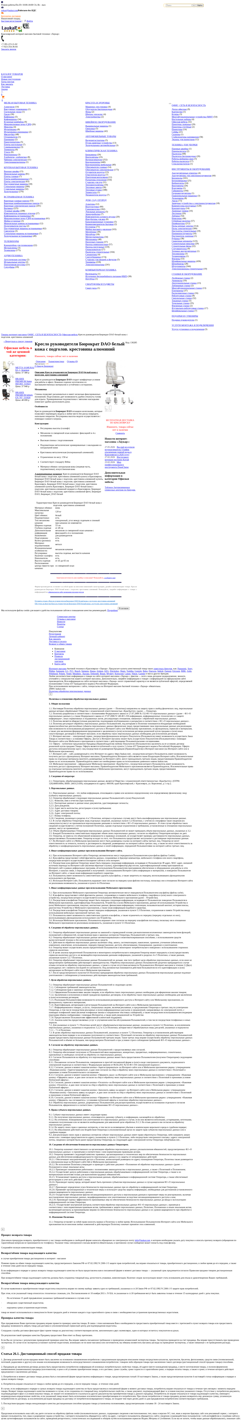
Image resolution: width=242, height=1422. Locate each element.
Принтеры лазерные (181, 124)
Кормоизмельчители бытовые (99, 224)
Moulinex (77, 673)
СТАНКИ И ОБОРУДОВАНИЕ (187, 274)
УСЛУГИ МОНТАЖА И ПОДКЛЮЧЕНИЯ (193, 325)
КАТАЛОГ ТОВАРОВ (12, 74)
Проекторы (177, 129)
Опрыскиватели (93, 249)
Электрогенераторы (94, 264)
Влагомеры (177, 188)
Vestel (68, 673)
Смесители (9, 231)
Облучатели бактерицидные (98, 109)
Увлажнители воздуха (95, 195)
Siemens (85, 671)
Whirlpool (53, 673)
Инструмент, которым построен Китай (117, 458)
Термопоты (9, 149)
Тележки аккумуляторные (184, 251)
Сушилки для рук (93, 182)
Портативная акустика (14, 264)
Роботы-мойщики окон (183, 159)
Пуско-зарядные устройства (98, 143)
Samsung (60, 671)
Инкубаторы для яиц (95, 219)
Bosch (77, 671)
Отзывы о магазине (66, 619)
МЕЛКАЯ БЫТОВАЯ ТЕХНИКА (20, 103)
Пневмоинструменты (182, 233)
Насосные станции (94, 242)
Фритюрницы (10, 154)
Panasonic (182, 668)
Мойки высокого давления (98, 229)
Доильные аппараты (95, 211)
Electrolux (114, 671)
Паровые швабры (180, 149)
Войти (30, 21)
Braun (102, 673)
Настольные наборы (181, 119)
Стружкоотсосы (179, 248)
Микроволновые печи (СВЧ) (17, 124)
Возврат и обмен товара (60, 644)
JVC (71, 671)
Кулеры (175, 114)
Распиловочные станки (183, 293)
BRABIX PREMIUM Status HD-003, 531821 (23, 381)
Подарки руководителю (183, 320)
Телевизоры (9, 250)
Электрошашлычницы (14, 162)
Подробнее (112, 610)
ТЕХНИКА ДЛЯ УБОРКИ (184, 145)
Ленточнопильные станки (184, 283)
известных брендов (163, 668)
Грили (7, 114)
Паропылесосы (179, 151)
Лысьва (85, 673)
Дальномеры (178, 198)
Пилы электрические (182, 228)
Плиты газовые (11, 176)
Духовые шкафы (12, 211)
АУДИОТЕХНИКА (13, 255)
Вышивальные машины (96, 126)
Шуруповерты (178, 266)
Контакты (59, 654)
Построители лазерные (183, 236)
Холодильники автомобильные (100, 145)
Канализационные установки (99, 222)
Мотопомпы (91, 239)
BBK (183, 671)
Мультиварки (10, 129)
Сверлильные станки (182, 298)
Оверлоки (90, 128)
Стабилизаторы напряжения (185, 137)
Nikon (134, 673)
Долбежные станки (181, 278)
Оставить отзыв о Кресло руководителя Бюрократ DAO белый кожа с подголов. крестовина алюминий (75, 601)
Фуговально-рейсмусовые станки (188, 308)
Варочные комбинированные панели (21, 203)
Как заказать (7, 84)
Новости (61, 621)
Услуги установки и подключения (188, 329)
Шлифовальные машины (184, 261)
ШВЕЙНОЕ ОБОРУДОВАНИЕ (100, 122)
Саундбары (9, 267)
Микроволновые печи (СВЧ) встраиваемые (24, 218)
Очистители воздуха (95, 175)
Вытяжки (8, 208)
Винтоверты (178, 185)
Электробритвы (93, 117)
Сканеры (176, 134)
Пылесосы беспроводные (184, 156)
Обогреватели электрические (99, 169)
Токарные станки (180, 300)
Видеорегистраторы (95, 140)
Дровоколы (177, 280)
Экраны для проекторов (183, 139)
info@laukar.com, (143, 1240)
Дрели (175, 201)
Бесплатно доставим (11, 16)
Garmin (141, 673)
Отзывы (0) (72, 361)
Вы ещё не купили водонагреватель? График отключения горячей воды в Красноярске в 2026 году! (120, 451)
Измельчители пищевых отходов (19, 213)
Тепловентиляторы (94, 185)
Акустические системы (15, 259)
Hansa (93, 671)
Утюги (7, 152)
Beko (145, 671)
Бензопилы (177, 178)
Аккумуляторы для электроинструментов (191, 175)
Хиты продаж (7, 81)
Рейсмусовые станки (182, 295)
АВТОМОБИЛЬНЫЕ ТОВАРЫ (100, 136)
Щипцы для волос (94, 114)
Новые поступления (10, 79)
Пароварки (9, 139)
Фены (88, 112)
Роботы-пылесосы (180, 161)
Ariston (99, 671)
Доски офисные (179, 109)
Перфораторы (178, 223)
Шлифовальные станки (183, 311)
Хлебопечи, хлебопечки (15, 157)
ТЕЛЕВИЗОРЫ (11, 241)
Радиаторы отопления (95, 180)
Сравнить (120, 433)
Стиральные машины (14, 186)
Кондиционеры (92, 162)
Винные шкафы (11, 171)
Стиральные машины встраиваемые (21, 233)
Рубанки (176, 238)
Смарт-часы (91, 288)
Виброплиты (178, 183)
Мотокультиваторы (94, 237)
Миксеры (8, 127)
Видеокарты (91, 274)
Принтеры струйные (181, 127)
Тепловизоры (178, 253)
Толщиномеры (179, 256)
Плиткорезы (177, 290)
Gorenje (138, 671)
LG (66, 671)
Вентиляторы (91, 157)
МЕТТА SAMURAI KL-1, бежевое (24, 368)
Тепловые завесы (93, 187)
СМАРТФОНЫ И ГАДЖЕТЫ (99, 284)
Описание (41, 361)
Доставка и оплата (58, 641)
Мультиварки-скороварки (16, 132)
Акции (4, 89)
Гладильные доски (13, 112)
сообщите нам (109, 578)
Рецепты (61, 624)
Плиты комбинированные (16, 179)
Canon (128, 673)
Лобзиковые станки (181, 285)
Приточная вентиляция (96, 177)
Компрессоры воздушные (184, 206)
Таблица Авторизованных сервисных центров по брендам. (120, 488)
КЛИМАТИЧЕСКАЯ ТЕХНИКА (101, 150)
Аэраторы (90, 204)
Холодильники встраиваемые (18, 236)
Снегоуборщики (93, 257)
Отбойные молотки (181, 221)
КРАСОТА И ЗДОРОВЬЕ (97, 103)
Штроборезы (178, 264)
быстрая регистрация (11, 21)
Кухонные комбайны (14, 122)
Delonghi (94, 673)
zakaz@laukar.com (9, 10)
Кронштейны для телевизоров (18, 245)
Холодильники (11, 191)
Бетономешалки (179, 180)
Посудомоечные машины (16, 184)
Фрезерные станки (180, 306)
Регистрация (55, 634)
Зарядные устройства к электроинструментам (193, 203)
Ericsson (176, 671)
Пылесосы (177, 154)
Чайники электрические (15, 159)
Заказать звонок (8, 49)
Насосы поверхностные (96, 244)
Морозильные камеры (14, 174)
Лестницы (177, 213)
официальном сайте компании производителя (66, 592)
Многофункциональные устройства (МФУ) (192, 117)
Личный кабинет (57, 636)
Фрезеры (176, 259)
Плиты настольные (13, 144)
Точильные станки (180, 303)
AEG (106, 671)
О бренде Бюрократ (44, 366)
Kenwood (119, 673)
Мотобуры (90, 234)
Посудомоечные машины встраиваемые (23, 228)
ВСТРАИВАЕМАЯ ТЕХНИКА (19, 197)
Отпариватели (11, 137)
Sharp (122, 671)
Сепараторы (91, 254)
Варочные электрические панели (20, 206)
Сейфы (175, 132)
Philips (52, 671)
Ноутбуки (90, 279)
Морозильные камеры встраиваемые (21, 223)
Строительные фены (181, 246)
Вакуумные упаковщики (15, 109)
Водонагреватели (93, 159)
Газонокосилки (92, 209)
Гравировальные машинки (184, 196)
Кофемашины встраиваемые (17, 216)
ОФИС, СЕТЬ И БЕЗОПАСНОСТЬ (189, 105)
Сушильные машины (14, 189)
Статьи (60, 626)
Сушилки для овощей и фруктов (101, 259)
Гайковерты (177, 190)
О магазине (6, 76)
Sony (190, 668)
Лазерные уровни (180, 211)
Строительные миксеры (183, 243)
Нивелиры (177, 218)
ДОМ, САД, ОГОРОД (95, 200)
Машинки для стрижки (96, 107)
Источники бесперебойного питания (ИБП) (106, 276)
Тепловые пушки (93, 190)
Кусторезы (90, 227)
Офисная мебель (179, 122)
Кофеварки (9, 117)
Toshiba (129, 671)
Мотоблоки (90, 232)
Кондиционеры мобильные (98, 164)
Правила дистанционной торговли (62, 659)
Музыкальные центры (14, 262)
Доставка (5, 87)
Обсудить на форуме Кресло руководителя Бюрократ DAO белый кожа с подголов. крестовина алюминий (76, 604)
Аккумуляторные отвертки (184, 173)
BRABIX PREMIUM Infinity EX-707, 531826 (24, 395)
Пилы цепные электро (182, 226)
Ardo (189, 671)
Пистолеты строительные (184, 231)
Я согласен (123, 608)
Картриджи (177, 112)
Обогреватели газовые (96, 167)
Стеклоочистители (181, 164)
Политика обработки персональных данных (70, 691)
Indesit (160, 671)
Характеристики (56, 361)
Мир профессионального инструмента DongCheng (117, 464)
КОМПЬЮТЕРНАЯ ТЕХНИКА (100, 270)
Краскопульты (178, 208)
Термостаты (91, 192)
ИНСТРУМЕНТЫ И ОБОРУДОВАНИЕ (191, 169)
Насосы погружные (94, 247)
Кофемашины (10, 119)
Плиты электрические (14, 181)
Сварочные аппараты (182, 241)
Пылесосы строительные (97, 252)
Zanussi (167, 671)
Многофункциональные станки (187, 288)
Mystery (110, 673)
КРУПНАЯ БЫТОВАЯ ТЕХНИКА (21, 167)
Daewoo (152, 671)
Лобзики (176, 216)
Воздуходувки (92, 206)
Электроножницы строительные (187, 269)
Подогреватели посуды (15, 226)
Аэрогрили (9, 107)
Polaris (62, 673)
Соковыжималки (12, 147)
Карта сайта (60, 664)
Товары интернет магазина (14, 334)
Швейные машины (94, 131)
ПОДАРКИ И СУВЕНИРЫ (185, 316)
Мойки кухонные (12, 221)
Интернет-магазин (58, 668)
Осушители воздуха (94, 172)
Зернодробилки (92, 214)
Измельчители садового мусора (100, 217)
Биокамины (91, 154)
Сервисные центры (66, 616)
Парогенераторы (12, 142)
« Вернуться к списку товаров (18, 341)
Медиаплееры (10, 248)
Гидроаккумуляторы (181, 193)
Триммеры (90, 262)
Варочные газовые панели (16, 201)
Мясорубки (9, 134)
